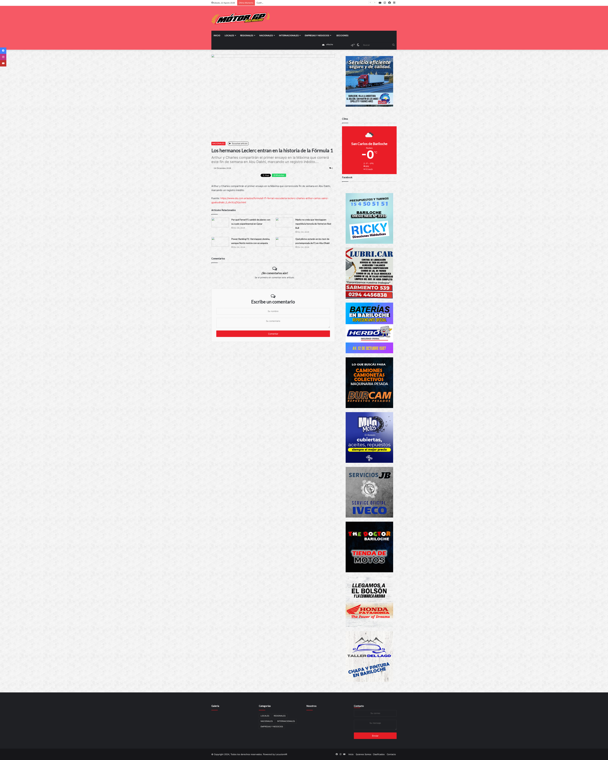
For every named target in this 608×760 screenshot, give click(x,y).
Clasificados (379, 754)
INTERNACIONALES (289, 35)
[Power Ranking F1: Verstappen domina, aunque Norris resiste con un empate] (220, 242)
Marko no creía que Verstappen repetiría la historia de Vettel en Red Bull (313, 223)
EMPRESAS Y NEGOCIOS (317, 35)
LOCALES (229, 35)
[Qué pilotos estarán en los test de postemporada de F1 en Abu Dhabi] (284, 242)
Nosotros (311, 705)
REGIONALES (246, 35)
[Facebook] (3, 50)
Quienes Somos (363, 754)
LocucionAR (281, 754)
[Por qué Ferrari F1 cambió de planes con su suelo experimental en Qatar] (220, 222)
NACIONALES (266, 35)
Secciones (342, 35)
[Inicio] (240, 18)
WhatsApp (279, 175)
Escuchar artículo (239, 143)
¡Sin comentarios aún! (274, 273)
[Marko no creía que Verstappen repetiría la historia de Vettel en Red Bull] (284, 222)
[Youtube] (3, 63)
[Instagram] (3, 57)
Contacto (359, 705)
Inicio (217, 35)
